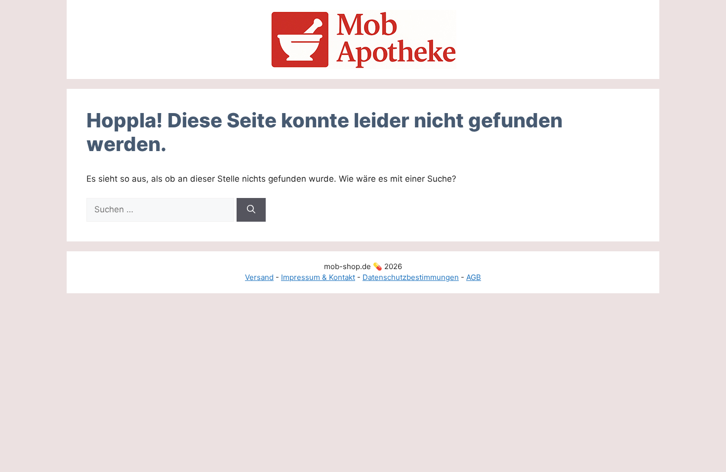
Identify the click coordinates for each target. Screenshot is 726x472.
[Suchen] (251, 210)
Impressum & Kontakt (318, 277)
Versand (259, 277)
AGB (473, 277)
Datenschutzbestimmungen (411, 277)
